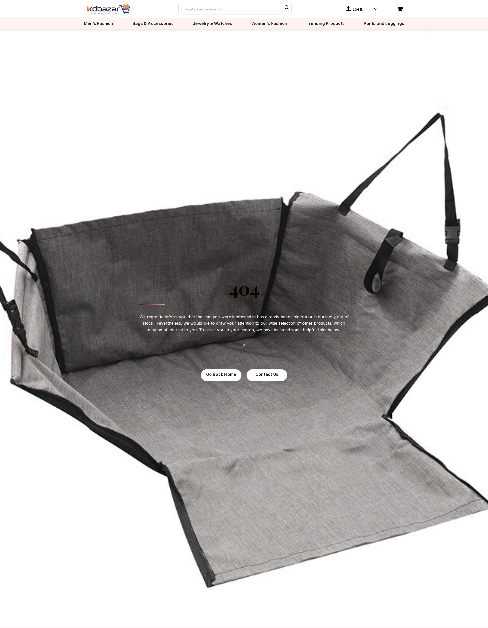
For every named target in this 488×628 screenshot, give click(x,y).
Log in (357, 9)
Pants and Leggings (384, 23)
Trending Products (326, 23)
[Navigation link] (400, 9)
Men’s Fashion (98, 23)
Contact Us (266, 374)
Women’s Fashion (269, 23)
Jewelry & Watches (212, 23)
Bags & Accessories (153, 23)
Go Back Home (221, 374)
